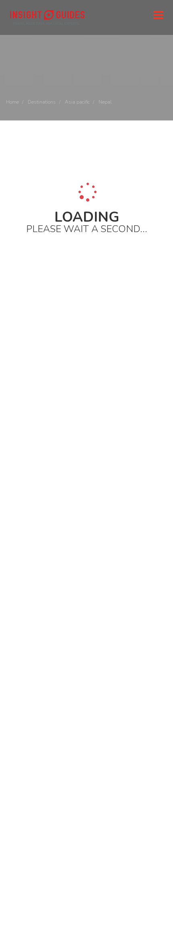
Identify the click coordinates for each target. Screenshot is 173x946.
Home (12, 102)
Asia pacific (77, 102)
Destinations (42, 102)
